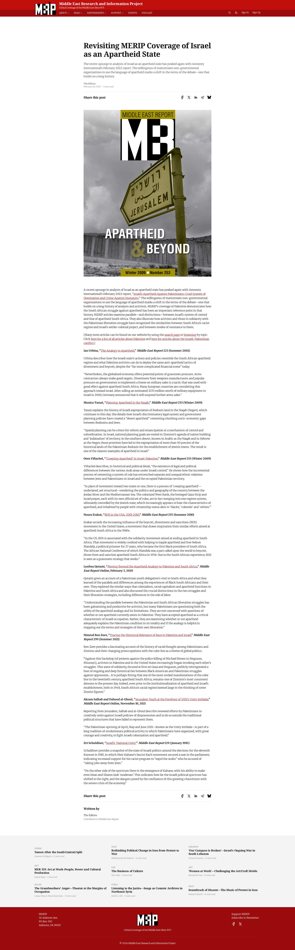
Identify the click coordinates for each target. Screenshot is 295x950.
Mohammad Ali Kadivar (122, 858)
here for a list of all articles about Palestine (118, 339)
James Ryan (39, 877)
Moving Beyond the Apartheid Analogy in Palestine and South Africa (152, 566)
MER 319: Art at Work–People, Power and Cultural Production (67, 871)
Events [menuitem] (132, 13)
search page (172, 335)
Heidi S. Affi (117, 896)
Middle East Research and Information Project (101, 3)
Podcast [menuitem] (147, 13)
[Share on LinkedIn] (196, 97)
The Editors (90, 83)
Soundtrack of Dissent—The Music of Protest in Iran (223, 890)
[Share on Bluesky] (209, 97)
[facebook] (234, 924)
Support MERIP (241, 914)
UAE (113, 867)
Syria (114, 884)
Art (36, 865)
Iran (114, 846)
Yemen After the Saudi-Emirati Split (58, 852)
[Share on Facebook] (182, 97)
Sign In (245, 12)
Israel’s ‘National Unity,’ (121, 743)
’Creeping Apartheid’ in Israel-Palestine (131, 458)
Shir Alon (115, 875)
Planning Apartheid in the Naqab (127, 402)
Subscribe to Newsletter (245, 917)
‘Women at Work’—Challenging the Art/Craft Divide (223, 871)
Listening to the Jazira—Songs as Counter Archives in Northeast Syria (146, 890)
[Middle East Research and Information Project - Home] (45, 8)
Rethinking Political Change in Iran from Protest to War (145, 852)
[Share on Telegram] (202, 97)
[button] (65, 13)
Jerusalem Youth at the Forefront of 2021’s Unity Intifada (171, 699)
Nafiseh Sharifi (196, 894)
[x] (240, 924)
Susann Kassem (196, 858)
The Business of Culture (127, 871)
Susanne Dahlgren (43, 856)
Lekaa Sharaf (40, 896)
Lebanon (193, 846)
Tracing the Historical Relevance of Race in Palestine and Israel (150, 635)
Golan (38, 884)
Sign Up (256, 12)
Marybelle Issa (195, 875)
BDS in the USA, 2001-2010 (122, 514)
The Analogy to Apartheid (117, 350)
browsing (190, 335)
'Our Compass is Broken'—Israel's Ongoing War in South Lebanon (222, 852)
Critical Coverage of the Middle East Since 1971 (81, 7)
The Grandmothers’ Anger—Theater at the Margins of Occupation (70, 890)
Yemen (38, 848)
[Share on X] (189, 97)
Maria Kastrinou (55, 896)
